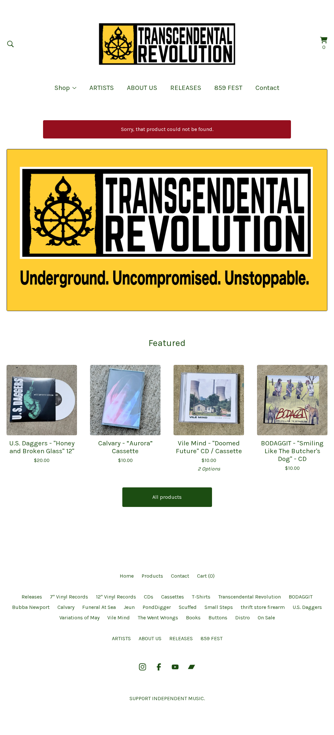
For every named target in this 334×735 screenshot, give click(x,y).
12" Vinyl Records (116, 597)
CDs (148, 597)
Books (193, 617)
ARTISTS (101, 88)
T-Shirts (201, 597)
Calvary (65, 607)
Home (127, 576)
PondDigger (157, 607)
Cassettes (172, 597)
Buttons (217, 617)
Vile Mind (118, 617)
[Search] (10, 44)
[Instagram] (142, 667)
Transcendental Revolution (249, 597)
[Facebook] (159, 667)
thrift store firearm (263, 607)
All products (167, 497)
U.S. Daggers (307, 607)
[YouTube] (175, 667)
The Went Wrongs (158, 617)
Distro (242, 617)
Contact (267, 88)
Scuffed (188, 607)
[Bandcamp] (191, 667)
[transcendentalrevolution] (167, 44)
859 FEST (228, 88)
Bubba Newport (31, 607)
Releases (32, 597)
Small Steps (219, 607)
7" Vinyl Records (69, 597)
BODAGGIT (300, 597)
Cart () (206, 576)
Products (152, 576)
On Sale (266, 617)
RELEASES (185, 88)
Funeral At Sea (99, 607)
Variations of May (79, 617)
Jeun (129, 607)
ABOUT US (142, 88)
